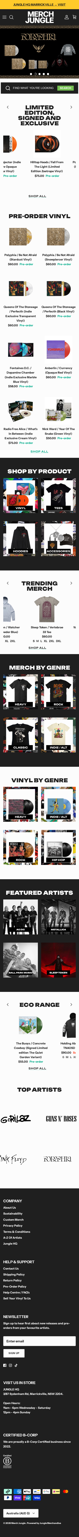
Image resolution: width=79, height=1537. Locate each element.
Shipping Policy (14, 1274)
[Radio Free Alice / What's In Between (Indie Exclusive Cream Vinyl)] (20, 411)
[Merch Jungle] (39, 17)
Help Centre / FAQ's (16, 1292)
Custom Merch (13, 1220)
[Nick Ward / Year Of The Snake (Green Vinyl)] (58, 411)
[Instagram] (10, 1365)
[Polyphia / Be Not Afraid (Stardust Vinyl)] (20, 237)
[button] (31, 74)
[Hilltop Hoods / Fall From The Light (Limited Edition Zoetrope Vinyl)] (29, 144)
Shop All (37, 196)
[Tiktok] (16, 1365)
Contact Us (11, 1268)
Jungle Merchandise (50, 1523)
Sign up (14, 1353)
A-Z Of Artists (12, 1237)
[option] (39, 52)
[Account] (65, 17)
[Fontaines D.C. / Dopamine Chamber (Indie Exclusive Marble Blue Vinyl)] (20, 350)
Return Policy (12, 1280)
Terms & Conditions (16, 1232)
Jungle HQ (10, 1243)
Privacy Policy (12, 1225)
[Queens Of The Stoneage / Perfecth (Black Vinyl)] (58, 289)
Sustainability (12, 1213)
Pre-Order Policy (14, 1286)
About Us (9, 1207)
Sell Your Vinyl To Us (17, 1298)
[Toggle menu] (4, 17)
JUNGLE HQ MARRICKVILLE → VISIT (39, 5)
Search (65, 88)
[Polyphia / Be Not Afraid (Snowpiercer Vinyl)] (58, 237)
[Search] (13, 17)
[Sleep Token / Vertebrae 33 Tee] (29, 609)
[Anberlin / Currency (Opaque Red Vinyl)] (58, 350)
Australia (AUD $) (18, 1513)
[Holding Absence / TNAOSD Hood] (55, 1025)
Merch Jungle (18, 1523)
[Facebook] (4, 1365)
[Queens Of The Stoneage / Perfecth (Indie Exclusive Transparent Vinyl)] (20, 289)
